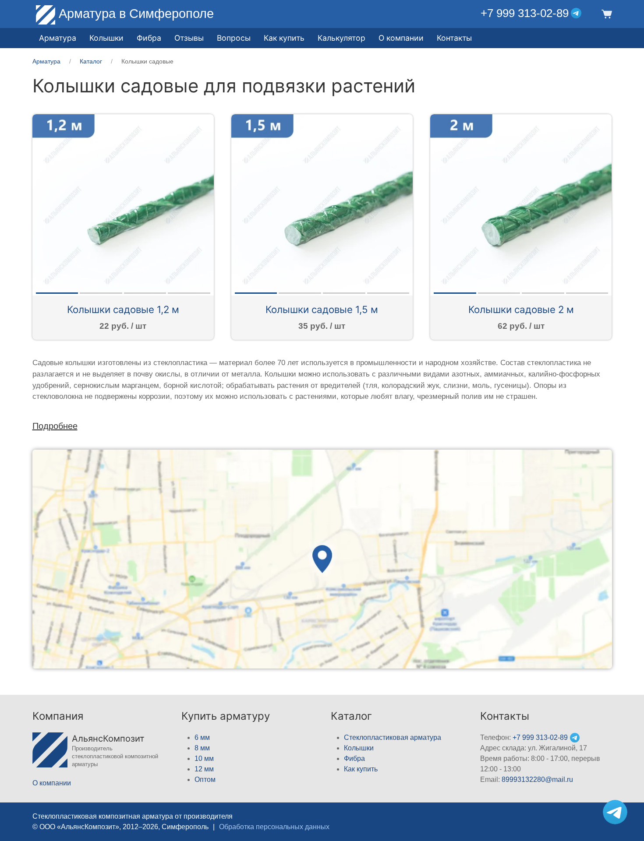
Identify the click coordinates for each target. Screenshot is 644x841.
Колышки (359, 748)
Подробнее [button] (55, 426)
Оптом (205, 779)
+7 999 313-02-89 (525, 13)
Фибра (149, 37)
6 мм (202, 737)
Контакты (454, 37)
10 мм (204, 758)
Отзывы (189, 37)
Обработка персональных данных (274, 826)
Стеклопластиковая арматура (392, 737)
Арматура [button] (57, 37)
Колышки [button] (106, 37)
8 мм (202, 748)
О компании (401, 37)
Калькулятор (341, 37)
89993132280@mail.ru (537, 779)
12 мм (204, 769)
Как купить (361, 769)
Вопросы (234, 37)
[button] (605, 13)
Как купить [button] (284, 37)
